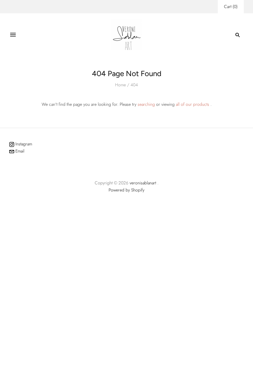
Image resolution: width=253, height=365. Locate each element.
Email (19, 151)
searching (146, 104)
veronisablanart (143, 183)
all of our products (192, 104)
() (231, 6)
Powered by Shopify (126, 190)
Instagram (23, 144)
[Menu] (13, 35)
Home (120, 85)
